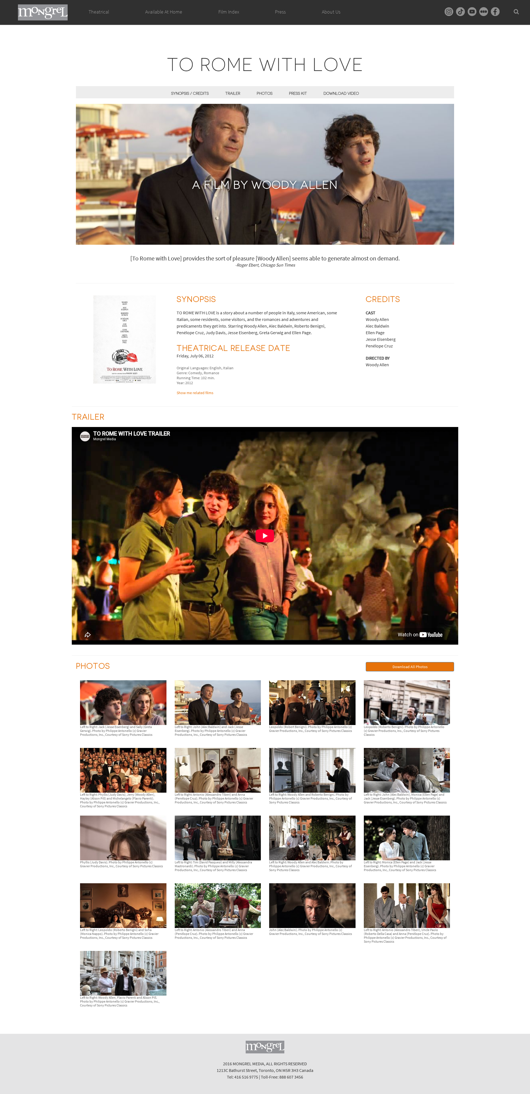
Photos (264, 93)
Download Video (341, 93)
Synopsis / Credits (190, 93)
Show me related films (195, 392)
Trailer (232, 93)
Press (280, 12)
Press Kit (298, 93)
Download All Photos (410, 666)
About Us (331, 12)
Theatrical (99, 12)
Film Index (228, 12)
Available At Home (163, 12)
